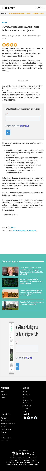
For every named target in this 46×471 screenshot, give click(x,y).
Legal (24, 411)
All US (25, 392)
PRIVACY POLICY (33, 464)
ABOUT (12, 460)
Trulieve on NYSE (38, 13)
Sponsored (4, 397)
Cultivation (26, 403)
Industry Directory (6, 429)
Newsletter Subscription (8, 423)
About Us (4, 418)
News (4, 23)
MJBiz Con (4, 426)
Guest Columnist (6, 437)
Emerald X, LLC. (19, 457)
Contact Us (4, 440)
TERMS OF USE (22, 464)
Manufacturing (27, 400)
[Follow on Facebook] (25, 417)
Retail (24, 397)
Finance (25, 408)
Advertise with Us (6, 421)
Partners (3, 435)
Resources (4, 394)
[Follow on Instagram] (35, 417)
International (26, 394)
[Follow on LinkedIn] (28, 417)
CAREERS (18, 460)
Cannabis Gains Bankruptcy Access (19, 13)
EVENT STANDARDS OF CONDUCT (25, 462)
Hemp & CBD (27, 406)
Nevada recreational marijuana (24, 230)
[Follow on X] (32, 417)
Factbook (3, 432)
